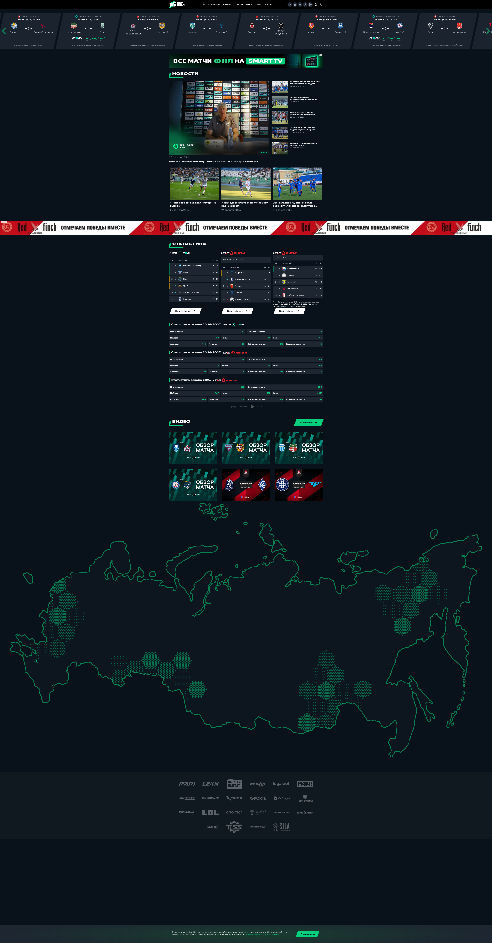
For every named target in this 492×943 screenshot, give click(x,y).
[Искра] (50, 609)
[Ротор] (61, 656)
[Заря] (40, 643)
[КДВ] (206, 667)
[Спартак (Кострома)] (103, 592)
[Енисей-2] (237, 674)
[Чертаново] (69, 618)
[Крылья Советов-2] (106, 654)
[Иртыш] (181, 673)
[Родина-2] (78, 602)
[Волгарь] (75, 656)
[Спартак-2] (74, 610)
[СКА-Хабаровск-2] (391, 706)
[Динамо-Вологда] (106, 585)
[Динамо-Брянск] (46, 619)
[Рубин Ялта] (19, 646)
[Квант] (67, 628)
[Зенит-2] (78, 575)
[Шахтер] (32, 645)
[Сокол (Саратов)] (86, 647)
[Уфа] (145, 635)
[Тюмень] (168, 653)
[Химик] (108, 607)
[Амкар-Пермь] (150, 605)
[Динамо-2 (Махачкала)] (50, 686)
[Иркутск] (231, 698)
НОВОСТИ (216, 5)
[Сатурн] (81, 620)
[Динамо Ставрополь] (47, 666)
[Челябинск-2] (152, 658)
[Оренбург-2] (107, 671)
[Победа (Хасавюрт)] (43, 693)
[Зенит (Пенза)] (92, 639)
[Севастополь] (12, 649)
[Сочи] (30, 675)
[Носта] (99, 668)
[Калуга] (75, 628)
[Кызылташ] (14, 641)
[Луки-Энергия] (63, 585)
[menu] (254, 4)
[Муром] (100, 609)
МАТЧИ (205, 5)
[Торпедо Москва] (81, 610)
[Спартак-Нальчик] (49, 677)
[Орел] (54, 620)
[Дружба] (36, 661)
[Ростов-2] (43, 652)
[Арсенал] (71, 636)
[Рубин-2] (123, 620)
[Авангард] (51, 641)
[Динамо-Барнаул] (204, 693)
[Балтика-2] (28, 577)
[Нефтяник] (54, 680)
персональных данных (256, 935)
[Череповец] (98, 586)
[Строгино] (62, 610)
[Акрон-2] (99, 651)
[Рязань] (87, 632)
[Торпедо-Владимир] (92, 606)
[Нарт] (42, 669)
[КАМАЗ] (139, 618)
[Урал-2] (158, 642)
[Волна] (117, 608)
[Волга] (112, 635)
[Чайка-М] (50, 658)
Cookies (275, 935)
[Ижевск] (145, 609)
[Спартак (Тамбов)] (81, 640)
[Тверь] (72, 592)
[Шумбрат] (98, 624)
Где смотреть (242, 5)
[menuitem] (244, 4)
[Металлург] (67, 642)
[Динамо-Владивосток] (394, 739)
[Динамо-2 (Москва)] (69, 609)
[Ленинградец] (92, 570)
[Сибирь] (209, 676)
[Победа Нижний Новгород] (120, 599)
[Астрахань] (68, 661)
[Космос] (71, 602)
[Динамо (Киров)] (129, 593)
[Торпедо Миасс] (145, 658)
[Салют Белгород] (46, 630)
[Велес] (75, 615)
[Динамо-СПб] (86, 574)
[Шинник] (95, 598)
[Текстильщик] (103, 600)
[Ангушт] (37, 682)
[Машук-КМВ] (34, 668)
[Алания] (44, 684)
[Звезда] (71, 575)
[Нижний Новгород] (113, 599)
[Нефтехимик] (132, 621)
